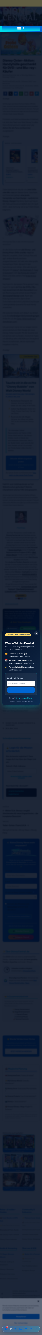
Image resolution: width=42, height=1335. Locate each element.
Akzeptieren (21, 1317)
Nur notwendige (21, 1323)
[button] (38, 1301)
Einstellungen (21, 1329)
